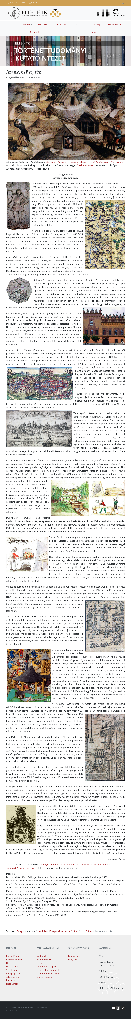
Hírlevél (10, 962)
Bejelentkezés (44, 976)
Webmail (41, 956)
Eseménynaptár (14, 959)
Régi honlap (12, 983)
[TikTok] (115, 3)
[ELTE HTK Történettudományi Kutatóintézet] (34, 12)
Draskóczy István (85, 165)
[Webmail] (119, 3)
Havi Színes (117, 161)
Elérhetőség (12, 956)
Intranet (41, 962)
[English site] (123, 3)
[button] (28, 24)
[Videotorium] (104, 3)
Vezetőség (11, 969)
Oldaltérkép (11, 1010)
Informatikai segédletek (49, 969)
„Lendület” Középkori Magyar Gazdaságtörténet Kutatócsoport (78, 161)
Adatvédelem (13, 976)
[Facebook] (100, 3)
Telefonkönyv (44, 959)
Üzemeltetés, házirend (48, 973)
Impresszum (12, 980)
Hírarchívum (12, 966)
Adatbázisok (74, 956)
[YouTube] (108, 3)
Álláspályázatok (14, 973)
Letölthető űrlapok (46, 966)
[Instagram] (112, 3)
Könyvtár (72, 959)
